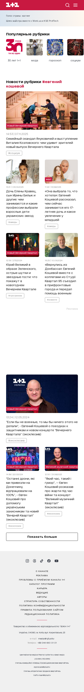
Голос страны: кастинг (18, 16)
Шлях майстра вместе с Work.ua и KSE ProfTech (32, 21)
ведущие (42, 592)
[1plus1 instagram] (27, 561)
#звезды (12, 222)
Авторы (42, 596)
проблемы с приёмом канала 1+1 (42, 579)
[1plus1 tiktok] (41, 561)
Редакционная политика (42, 614)
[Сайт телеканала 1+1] (12, 5)
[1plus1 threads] (34, 561)
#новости (52, 299)
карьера (42, 588)
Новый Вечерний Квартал (22, 125)
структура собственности (42, 601)
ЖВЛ (48, 179)
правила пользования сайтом (42, 609)
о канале (42, 571)
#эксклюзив (16, 440)
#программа (15, 295)
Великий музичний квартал (62, 466)
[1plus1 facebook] (49, 561)
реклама (42, 575)
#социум (14, 152)
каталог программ (42, 584)
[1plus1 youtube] (56, 561)
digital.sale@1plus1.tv (42, 667)
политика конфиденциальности (42, 605)
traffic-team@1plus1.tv (42, 675)
